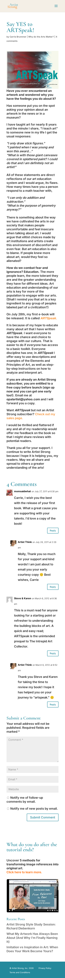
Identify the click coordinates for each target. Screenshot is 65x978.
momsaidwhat (22, 491)
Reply (53, 530)
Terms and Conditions (20, 972)
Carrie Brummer (18, 36)
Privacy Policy (45, 968)
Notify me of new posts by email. (34, 808)
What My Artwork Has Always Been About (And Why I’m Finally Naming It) (32, 938)
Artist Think (25, 542)
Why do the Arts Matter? (41, 36)
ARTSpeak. (48, 318)
